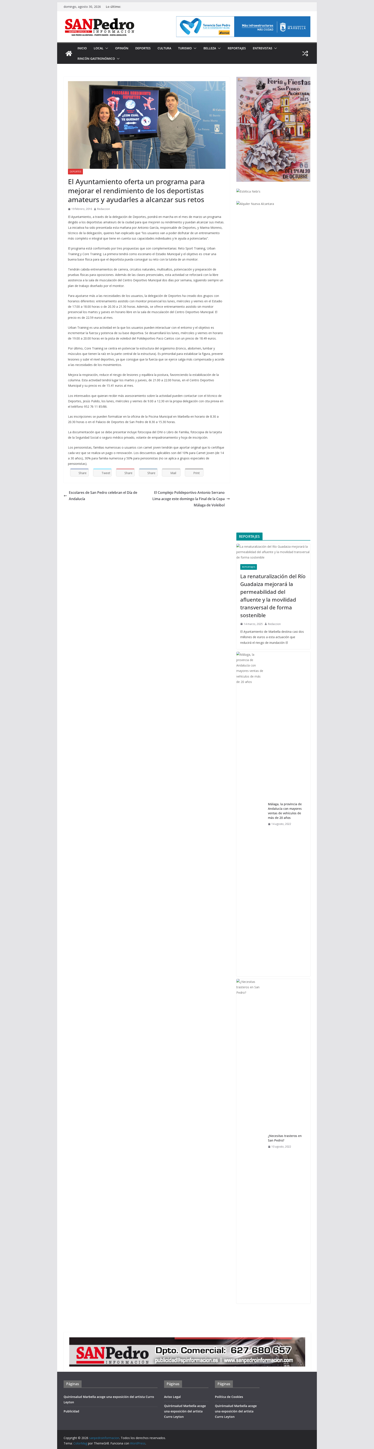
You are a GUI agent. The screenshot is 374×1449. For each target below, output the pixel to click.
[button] (105, 48)
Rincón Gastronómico (96, 58)
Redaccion (103, 209)
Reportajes (237, 48)
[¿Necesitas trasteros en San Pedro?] (250, 1141)
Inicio (82, 48)
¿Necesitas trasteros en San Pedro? (285, 1138)
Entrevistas (262, 48)
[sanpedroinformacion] (69, 53)
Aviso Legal (172, 1397)
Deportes (143, 48)
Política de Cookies (229, 1397)
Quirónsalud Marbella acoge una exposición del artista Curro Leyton (185, 1411)
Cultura (164, 48)
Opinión (121, 48)
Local (98, 48)
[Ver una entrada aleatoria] (305, 53)
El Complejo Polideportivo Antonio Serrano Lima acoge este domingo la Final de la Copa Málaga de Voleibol (188, 498)
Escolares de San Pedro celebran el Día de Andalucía (103, 495)
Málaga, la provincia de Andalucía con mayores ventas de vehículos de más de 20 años (285, 811)
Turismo (185, 48)
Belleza (209, 48)
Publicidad (71, 1411)
